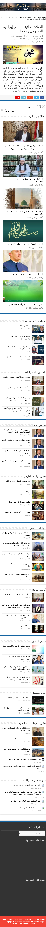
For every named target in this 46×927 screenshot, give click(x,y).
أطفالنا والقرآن (25, 326)
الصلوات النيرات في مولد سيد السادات (27, 274)
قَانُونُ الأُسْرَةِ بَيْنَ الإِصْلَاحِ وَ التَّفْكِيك (18, 357)
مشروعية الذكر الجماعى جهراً (30, 808)
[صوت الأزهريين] (23, 6)
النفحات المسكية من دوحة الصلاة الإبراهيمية (25, 244)
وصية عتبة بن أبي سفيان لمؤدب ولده (17, 512)
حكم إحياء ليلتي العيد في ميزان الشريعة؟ (27, 785)
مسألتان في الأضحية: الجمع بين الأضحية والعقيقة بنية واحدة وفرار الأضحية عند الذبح (16, 410)
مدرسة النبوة (32, 17)
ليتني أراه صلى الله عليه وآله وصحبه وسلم (26, 304)
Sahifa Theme (6, 919)
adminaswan (35, 35)
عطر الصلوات (21, 17)
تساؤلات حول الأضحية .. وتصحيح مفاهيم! (16, 377)
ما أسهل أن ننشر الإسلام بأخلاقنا (19, 697)
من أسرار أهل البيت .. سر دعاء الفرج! (17, 594)
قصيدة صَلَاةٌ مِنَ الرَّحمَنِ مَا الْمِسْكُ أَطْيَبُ (16, 646)
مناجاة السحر (25, 626)
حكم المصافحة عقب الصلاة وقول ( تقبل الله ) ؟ (24, 801)
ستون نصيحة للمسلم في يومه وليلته (18, 481)
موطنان (27, 491)
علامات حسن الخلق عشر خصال (19, 502)
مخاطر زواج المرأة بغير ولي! (20, 336)
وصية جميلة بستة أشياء (22, 739)
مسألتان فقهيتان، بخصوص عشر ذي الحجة (16, 387)
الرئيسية (41, 17)
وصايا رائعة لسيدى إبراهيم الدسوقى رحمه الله (25, 759)
